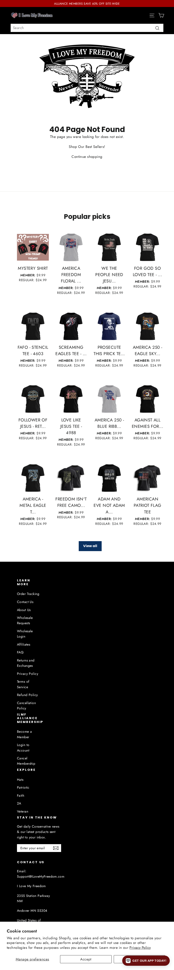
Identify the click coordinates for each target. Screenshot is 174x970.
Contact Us (25, 601)
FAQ (20, 652)
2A (19, 803)
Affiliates (23, 644)
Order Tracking (28, 593)
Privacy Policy (140, 947)
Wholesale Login (25, 634)
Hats (20, 779)
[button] (146, 961)
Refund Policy (27, 694)
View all (90, 545)
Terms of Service (23, 684)
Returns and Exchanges (26, 663)
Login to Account (23, 747)
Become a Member (24, 734)
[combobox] (87, 28)
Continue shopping (87, 156)
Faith (20, 795)
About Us (24, 609)
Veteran (22, 811)
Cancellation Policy (26, 705)
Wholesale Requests (25, 620)
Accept (85, 959)
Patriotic (23, 787)
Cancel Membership (26, 761)
